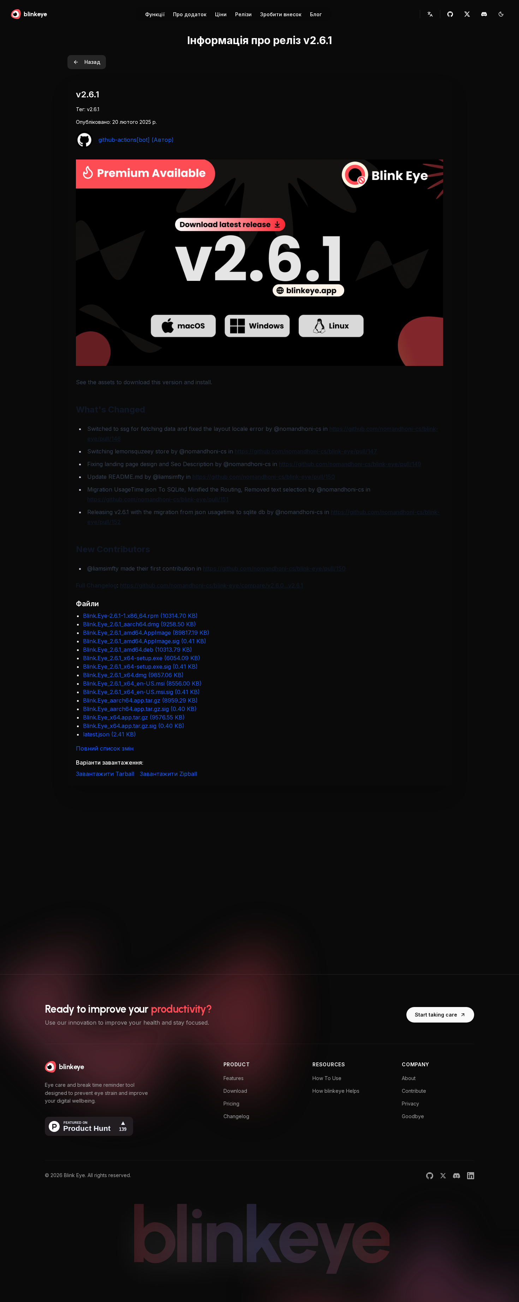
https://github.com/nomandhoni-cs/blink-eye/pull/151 (157, 499)
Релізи (243, 14)
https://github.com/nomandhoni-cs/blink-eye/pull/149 (350, 464)
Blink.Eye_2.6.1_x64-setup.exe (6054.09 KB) (141, 658)
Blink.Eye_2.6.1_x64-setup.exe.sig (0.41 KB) (140, 666)
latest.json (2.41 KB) (109, 734)
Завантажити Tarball (105, 773)
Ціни (221, 14)
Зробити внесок (281, 14)
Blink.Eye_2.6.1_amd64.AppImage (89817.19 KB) (146, 632)
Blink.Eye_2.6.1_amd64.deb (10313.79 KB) (137, 649)
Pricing (231, 1104)
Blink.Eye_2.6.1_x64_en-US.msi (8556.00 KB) (142, 683)
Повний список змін (104, 748)
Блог (316, 14)
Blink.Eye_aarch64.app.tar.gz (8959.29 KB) (140, 700)
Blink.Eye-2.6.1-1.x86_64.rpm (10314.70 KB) (140, 615)
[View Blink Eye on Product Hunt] (89, 1126)
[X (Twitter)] (443, 1176)
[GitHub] (429, 1175)
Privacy (410, 1104)
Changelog (236, 1116)
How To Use (326, 1078)
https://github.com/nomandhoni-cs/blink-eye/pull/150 (263, 476)
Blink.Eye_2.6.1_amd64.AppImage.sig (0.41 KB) (144, 641)
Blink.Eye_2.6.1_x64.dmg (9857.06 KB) (133, 675)
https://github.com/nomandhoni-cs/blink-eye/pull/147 (306, 451)
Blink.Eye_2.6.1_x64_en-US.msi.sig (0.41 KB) (141, 691)
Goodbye (413, 1116)
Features (233, 1078)
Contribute (414, 1091)
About (409, 1078)
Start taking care (436, 1015)
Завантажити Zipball (168, 773)
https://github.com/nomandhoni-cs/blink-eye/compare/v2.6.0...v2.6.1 (211, 585)
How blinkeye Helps (335, 1091)
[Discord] (456, 1175)
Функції (155, 14)
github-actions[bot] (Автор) (136, 139)
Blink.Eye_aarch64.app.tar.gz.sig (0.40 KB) (140, 708)
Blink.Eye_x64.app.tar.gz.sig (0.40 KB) (133, 725)
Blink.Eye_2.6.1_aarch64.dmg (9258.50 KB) (139, 624)
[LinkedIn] (470, 1175)
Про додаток (190, 14)
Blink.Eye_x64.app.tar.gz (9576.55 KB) (134, 717)
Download (235, 1091)
